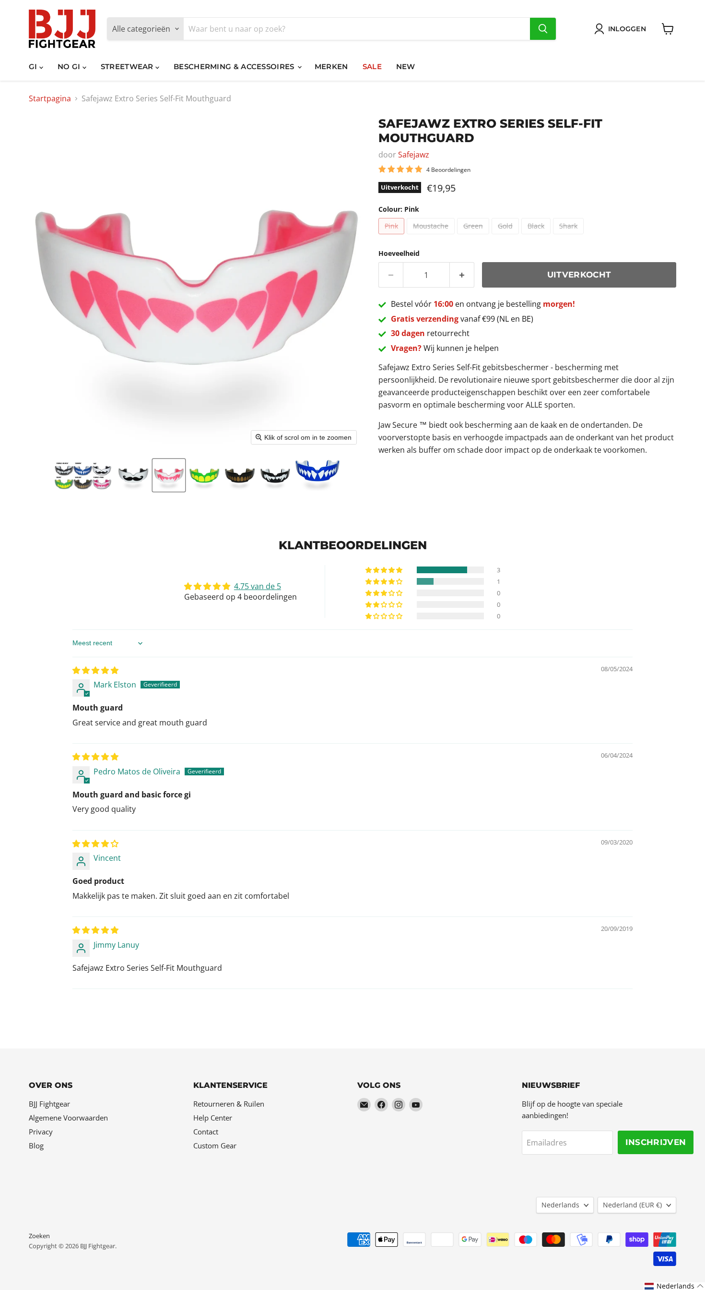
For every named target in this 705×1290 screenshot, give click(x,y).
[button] (82, 475)
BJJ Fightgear (49, 1104)
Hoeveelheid (399, 253)
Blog (36, 1145)
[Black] (537, 236)
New (405, 66)
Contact (205, 1131)
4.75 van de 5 (257, 586)
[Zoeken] (543, 29)
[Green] (474, 236)
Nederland (632, 1204)
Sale (372, 66)
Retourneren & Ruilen (228, 1104)
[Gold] (506, 236)
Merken (331, 66)
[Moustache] (432, 236)
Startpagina (50, 98)
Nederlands (560, 1204)
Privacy (41, 1131)
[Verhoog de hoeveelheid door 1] (462, 275)
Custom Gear (214, 1145)
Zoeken (39, 1235)
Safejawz (413, 154)
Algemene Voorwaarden (68, 1117)
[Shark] (569, 236)
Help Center (212, 1117)
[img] (95, 670)
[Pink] (392, 236)
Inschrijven (655, 1142)
